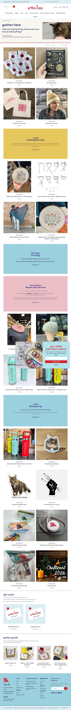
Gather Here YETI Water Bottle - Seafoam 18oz (19, 389)
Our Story (42, 681)
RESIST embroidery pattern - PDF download (19, 196)
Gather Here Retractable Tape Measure (51, 545)
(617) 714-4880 (9, 693)
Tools (26, 13)
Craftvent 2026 (51, 586)
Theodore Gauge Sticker (52, 464)
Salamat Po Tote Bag (19, 123)
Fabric (16, 13)
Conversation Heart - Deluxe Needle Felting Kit (60, 665)
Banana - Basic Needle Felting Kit (27, 664)
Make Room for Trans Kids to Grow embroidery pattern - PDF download (51, 238)
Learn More (35, 149)
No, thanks (56, 365)
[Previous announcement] (36, 1)
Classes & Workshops (31, 681)
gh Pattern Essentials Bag (19, 586)
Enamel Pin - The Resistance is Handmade (19, 83)
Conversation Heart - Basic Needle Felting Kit (44, 664)
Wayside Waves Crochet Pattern (19, 237)
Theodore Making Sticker (19, 504)
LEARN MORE (35, 264)
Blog (41, 683)
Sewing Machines (60, 13)
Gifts (17, 692)
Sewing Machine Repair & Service (31, 684)
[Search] (14, 6)
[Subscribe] (65, 688)
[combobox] (9, 7)
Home (3, 20)
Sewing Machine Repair (24, 1)
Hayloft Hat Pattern (52, 123)
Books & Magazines (18, 690)
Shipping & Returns (42, 686)
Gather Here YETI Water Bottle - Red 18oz (19, 464)
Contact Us (42, 697)
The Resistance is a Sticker (52, 504)
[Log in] (64, 7)
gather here (8, 20)
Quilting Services (7, 1)
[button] (9, 13)
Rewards (42, 695)
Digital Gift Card (35, 626)
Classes (35, 16)
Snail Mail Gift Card (13, 626)
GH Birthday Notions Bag (19, 545)
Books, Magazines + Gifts (47, 13)
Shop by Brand (9, 13)
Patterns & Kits (19, 687)
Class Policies (43, 688)
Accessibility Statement (43, 691)
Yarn (22, 13)
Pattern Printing (15, 1)
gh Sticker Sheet (52, 83)
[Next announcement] (67, 1)
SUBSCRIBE (56, 362)
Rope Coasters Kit (10, 663)
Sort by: (48, 45)
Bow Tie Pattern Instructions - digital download (52, 196)
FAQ (41, 693)
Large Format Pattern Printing (31, 689)
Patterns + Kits (34, 13)
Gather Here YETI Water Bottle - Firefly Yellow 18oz (52, 389)
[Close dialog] (68, 343)
